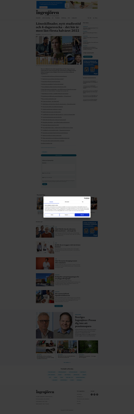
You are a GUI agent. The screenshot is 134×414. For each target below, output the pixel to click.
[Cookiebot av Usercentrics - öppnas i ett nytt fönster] (84, 198)
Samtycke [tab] (51, 201)
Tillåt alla (82, 214)
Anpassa (66, 214)
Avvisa (52, 214)
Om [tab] (82, 201)
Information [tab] (67, 201)
